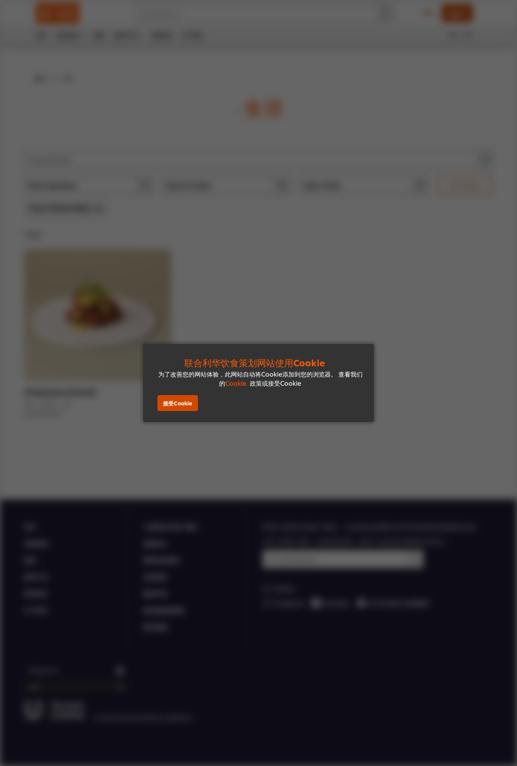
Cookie (235, 382)
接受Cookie (177, 402)
